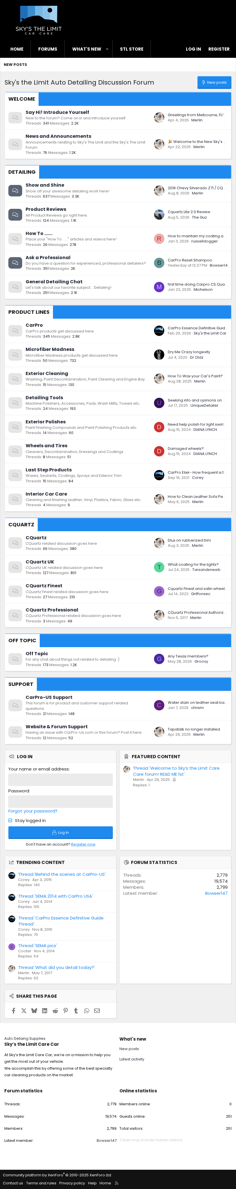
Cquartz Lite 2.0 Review (189, 212)
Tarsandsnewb (206, 569)
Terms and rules (41, 1183)
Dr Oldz (196, 357)
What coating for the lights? (193, 564)
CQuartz (21, 524)
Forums (47, 49)
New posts (15, 64)
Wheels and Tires (46, 445)
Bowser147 (220, 265)
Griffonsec (200, 594)
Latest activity (131, 1059)
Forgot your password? (32, 811)
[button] (107, 49)
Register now (83, 844)
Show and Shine (45, 185)
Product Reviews (46, 209)
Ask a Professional (48, 257)
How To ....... (39, 233)
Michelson (203, 289)
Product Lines (29, 312)
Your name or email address (38, 769)
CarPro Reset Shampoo (190, 260)
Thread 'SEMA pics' (37, 946)
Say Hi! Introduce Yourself (57, 112)
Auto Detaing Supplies (24, 1038)
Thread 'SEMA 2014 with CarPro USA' (55, 896)
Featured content (156, 756)
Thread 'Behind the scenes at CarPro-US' (62, 874)
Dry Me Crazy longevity (189, 352)
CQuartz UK (40, 562)
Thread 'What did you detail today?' (56, 967)
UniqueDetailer (204, 405)
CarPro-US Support (49, 697)
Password (18, 791)
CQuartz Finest (44, 585)
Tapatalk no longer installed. (194, 729)
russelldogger (204, 241)
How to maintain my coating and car (201, 236)
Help (92, 1183)
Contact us (13, 1183)
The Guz (199, 217)
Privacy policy (72, 1183)
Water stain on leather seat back (198, 702)
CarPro (34, 325)
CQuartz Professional (52, 610)
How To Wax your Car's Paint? (195, 376)
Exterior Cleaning (47, 373)
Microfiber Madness (50, 349)
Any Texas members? (188, 656)
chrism (197, 707)
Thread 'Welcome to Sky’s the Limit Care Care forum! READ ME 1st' (176, 771)
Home (16, 49)
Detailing (22, 171)
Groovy (201, 661)
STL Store (131, 49)
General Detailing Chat (54, 281)
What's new (86, 49)
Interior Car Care (46, 494)
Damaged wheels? (186, 448)
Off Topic (22, 640)
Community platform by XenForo (57, 1175)
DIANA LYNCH (205, 429)
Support (20, 684)
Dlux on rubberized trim (189, 540)
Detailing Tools (44, 397)
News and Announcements (58, 136)
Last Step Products (49, 470)
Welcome (21, 98)
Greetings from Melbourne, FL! (195, 115)
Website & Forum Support (57, 726)
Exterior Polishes (46, 421)
